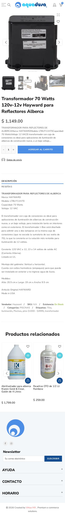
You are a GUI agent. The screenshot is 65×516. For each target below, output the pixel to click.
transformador (52, 310)
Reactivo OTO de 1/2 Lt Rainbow (46, 387)
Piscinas (17, 310)
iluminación (7, 310)
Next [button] (59, 42)
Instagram (11, 443)
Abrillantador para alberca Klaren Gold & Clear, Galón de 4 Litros (16, 389)
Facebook (5, 443)
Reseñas (7, 186)
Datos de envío (14, 159)
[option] (32, 42)
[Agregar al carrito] (28, 381)
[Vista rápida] (28, 356)
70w (49, 307)
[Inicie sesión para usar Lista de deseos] (58, 21)
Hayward (17, 304)
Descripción (9, 181)
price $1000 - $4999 (33, 310)
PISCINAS (25, 307)
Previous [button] (6, 42)
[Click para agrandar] (58, 14)
